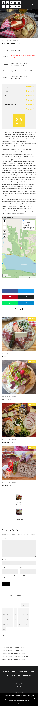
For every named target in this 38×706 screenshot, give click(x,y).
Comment (5, 538)
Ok (19, 703)
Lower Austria (24, 672)
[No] (36, 699)
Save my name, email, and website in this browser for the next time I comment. (18, 576)
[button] (21, 248)
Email (3, 567)
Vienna (14, 672)
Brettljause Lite (6, 399)
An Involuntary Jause (8, 442)
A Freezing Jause (19, 518)
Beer (8, 675)
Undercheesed (6, 485)
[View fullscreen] (4, 227)
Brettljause (5, 40)
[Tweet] (26, 291)
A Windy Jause (19, 503)
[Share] (10, 291)
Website (22, 567)
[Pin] (10, 297)
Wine (13, 675)
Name (4, 559)
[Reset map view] (4, 232)
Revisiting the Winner (18, 653)
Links (19, 675)
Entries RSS (27, 675)
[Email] (26, 297)
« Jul (3, 635)
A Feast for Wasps (7, 356)
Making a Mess (19, 647)
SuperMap (6, 672)
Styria (11, 283)
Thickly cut (19, 283)
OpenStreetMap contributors (29, 277)
